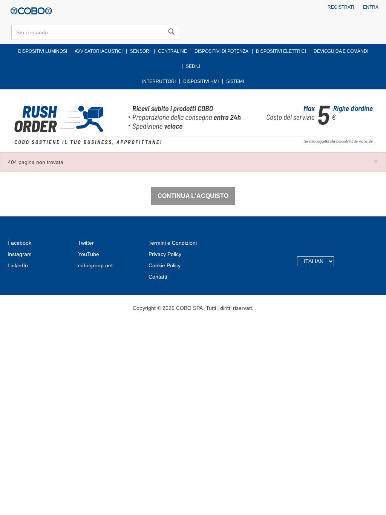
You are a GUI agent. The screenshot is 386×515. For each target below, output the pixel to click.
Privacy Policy (165, 254)
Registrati (341, 7)
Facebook (19, 243)
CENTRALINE (172, 51)
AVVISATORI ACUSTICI (99, 51)
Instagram (20, 254)
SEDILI (193, 66)
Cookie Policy (165, 265)
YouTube (88, 254)
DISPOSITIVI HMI (201, 81)
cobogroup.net (95, 265)
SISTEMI (235, 81)
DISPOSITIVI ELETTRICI (281, 51)
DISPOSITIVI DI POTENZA (221, 51)
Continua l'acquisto (193, 196)
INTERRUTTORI (159, 81)
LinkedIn (18, 265)
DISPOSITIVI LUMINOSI (42, 51)
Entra (370, 7)
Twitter (86, 243)
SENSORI (140, 51)
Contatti (158, 277)
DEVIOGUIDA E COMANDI (341, 51)
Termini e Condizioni (173, 243)
